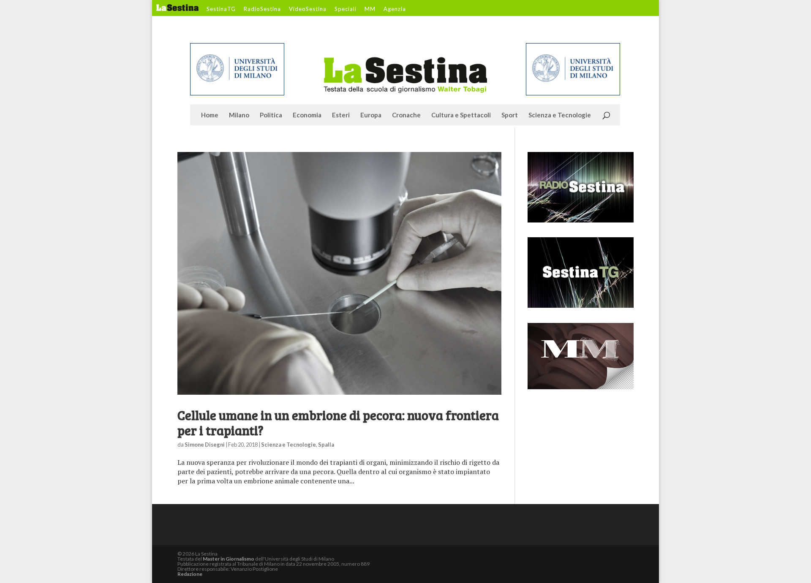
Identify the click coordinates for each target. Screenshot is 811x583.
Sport (509, 115)
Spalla (326, 444)
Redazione (189, 574)
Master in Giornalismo (228, 559)
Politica (271, 115)
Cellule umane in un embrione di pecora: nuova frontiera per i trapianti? (338, 423)
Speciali (346, 9)
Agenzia (395, 9)
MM (370, 9)
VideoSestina (308, 9)
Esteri (341, 115)
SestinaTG (221, 9)
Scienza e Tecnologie (559, 115)
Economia (307, 115)
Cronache (406, 115)
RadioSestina (262, 9)
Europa (370, 115)
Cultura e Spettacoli (461, 115)
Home (209, 115)
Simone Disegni (205, 444)
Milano (239, 115)
